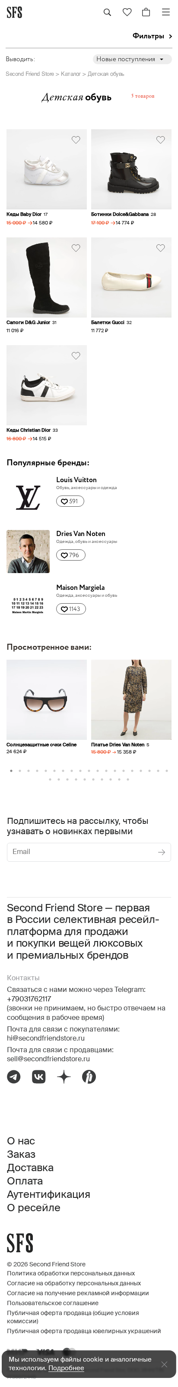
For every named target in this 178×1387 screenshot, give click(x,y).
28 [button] (119, 779)
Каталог (71, 73)
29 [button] (128, 779)
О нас (21, 1141)
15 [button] (132, 771)
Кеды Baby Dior (23, 214)
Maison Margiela (80, 588)
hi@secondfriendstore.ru (46, 1038)
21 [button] (58, 779)
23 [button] (76, 779)
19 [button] (166, 771)
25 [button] (93, 779)
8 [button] (71, 771)
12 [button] (106, 771)
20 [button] (50, 779)
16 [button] (141, 771)
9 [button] (80, 771)
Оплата (25, 1181)
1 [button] (11, 771)
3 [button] (28, 771)
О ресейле (33, 1208)
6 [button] (54, 771)
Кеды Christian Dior (28, 430)
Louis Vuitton (76, 480)
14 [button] (123, 771)
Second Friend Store (30, 73)
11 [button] (97, 771)
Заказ (21, 1155)
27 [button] (110, 779)
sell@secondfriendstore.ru (48, 1059)
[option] (46, 715)
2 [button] (20, 771)
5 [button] (45, 771)
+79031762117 (29, 999)
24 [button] (84, 779)
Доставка (30, 1168)
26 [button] (102, 779)
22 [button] (67, 779)
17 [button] (149, 771)
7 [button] (63, 771)
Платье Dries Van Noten (117, 744)
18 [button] (158, 771)
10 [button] (89, 771)
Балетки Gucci (107, 322)
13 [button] (115, 771)
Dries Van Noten (80, 534)
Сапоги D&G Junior (28, 322)
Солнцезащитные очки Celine (41, 744)
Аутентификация (48, 1195)
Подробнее (66, 1368)
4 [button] (37, 771)
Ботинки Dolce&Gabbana (120, 214)
